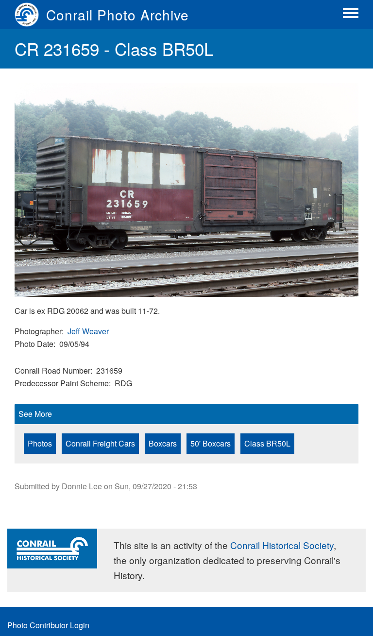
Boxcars (163, 443)
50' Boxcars (210, 443)
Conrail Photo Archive (117, 14)
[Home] (30, 14)
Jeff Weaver (88, 331)
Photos (40, 443)
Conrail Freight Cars (100, 443)
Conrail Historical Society (282, 544)
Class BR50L (267, 443)
